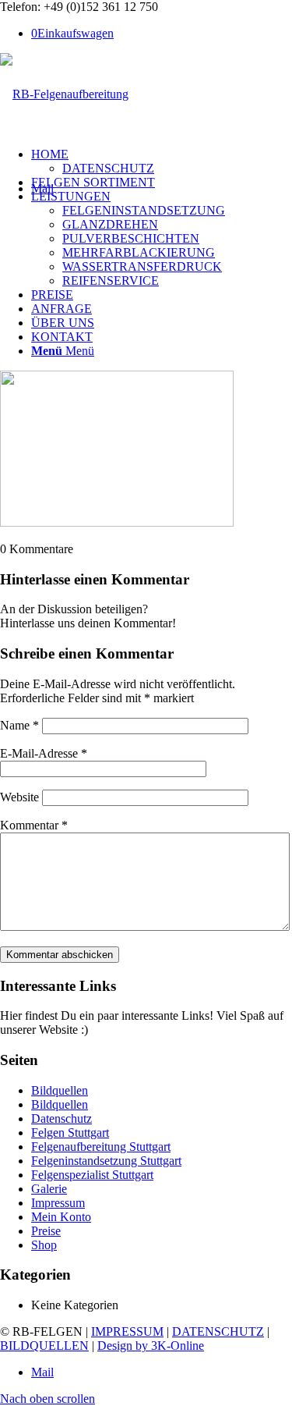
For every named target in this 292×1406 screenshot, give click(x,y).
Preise (46, 1230)
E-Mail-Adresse (43, 753)
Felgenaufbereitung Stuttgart (101, 1146)
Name (19, 725)
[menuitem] (161, 161)
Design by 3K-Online (150, 1345)
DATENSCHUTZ (218, 1331)
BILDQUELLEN (44, 1345)
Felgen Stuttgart (70, 1132)
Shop (44, 1245)
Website (19, 797)
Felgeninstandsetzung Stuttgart (106, 1160)
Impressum (58, 1202)
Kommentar (34, 825)
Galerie (49, 1188)
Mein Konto (61, 1216)
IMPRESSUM (127, 1331)
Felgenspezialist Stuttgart (92, 1174)
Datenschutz (61, 1118)
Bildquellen (59, 1090)
